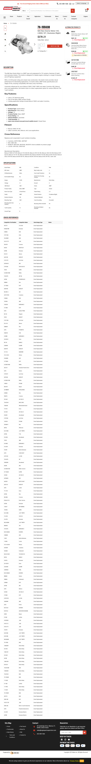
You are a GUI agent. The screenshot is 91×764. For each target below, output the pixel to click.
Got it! (81, 761)
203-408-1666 (63, 4)
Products (19, 16)
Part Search (28, 18)
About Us (56, 18)
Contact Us (65, 18)
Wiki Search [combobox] (25, 10)
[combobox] (50, 10)
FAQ (21, 732)
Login (73, 3)
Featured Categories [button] (74, 18)
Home (11, 16)
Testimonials (48, 16)
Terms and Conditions (12, 736)
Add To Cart (54, 46)
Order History (10, 732)
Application (37, 16)
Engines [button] (86, 16)
